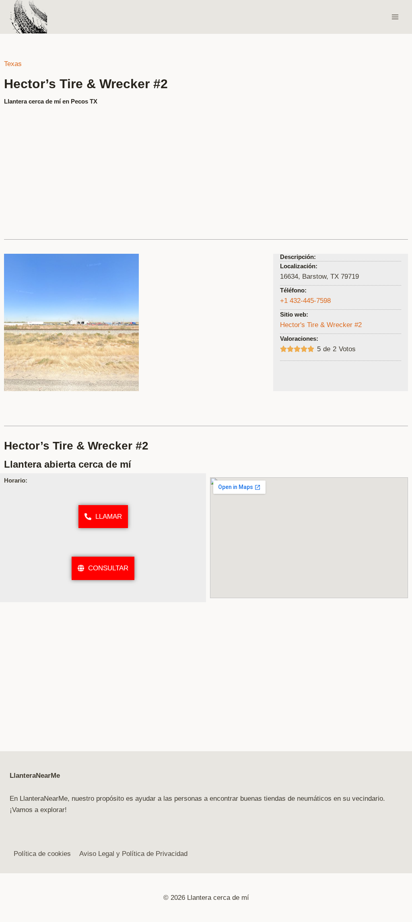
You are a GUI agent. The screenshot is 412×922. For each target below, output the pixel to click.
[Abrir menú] (394, 16)
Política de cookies (42, 854)
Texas (13, 64)
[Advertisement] (206, 168)
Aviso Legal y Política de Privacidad (133, 854)
